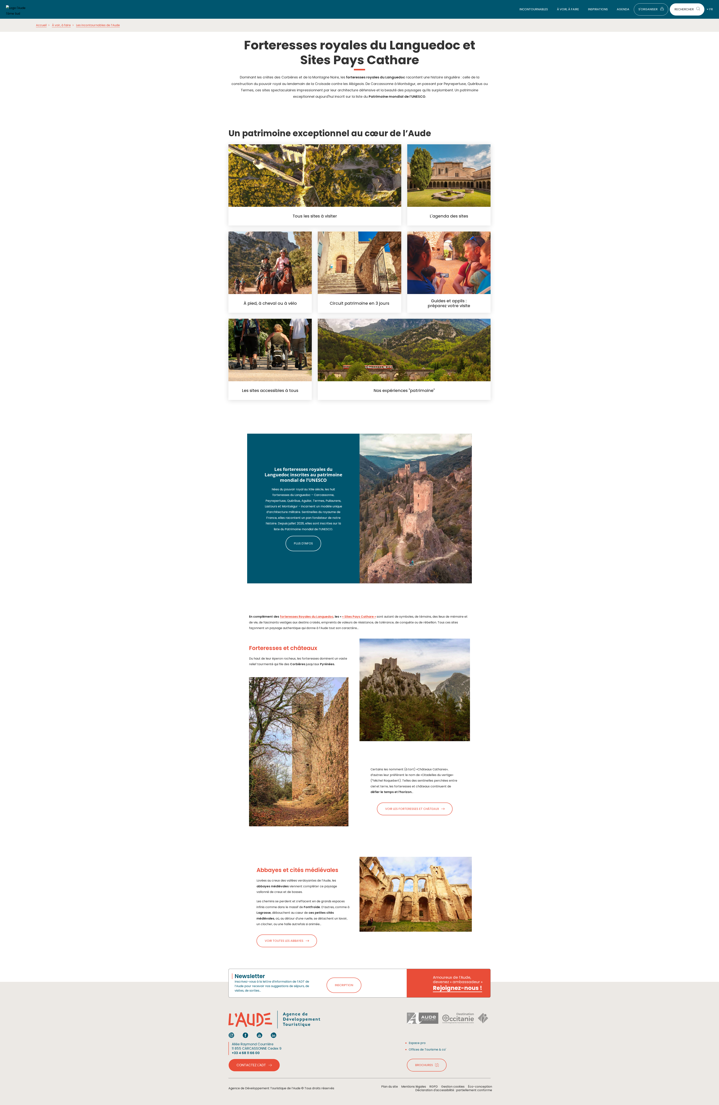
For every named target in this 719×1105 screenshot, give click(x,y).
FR (711, 9)
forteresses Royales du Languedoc (306, 616)
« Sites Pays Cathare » (359, 616)
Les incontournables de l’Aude (98, 25)
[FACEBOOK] (245, 1035)
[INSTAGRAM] (231, 1035)
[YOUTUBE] (260, 1035)
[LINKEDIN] (274, 1035)
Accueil (41, 25)
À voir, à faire (61, 25)
